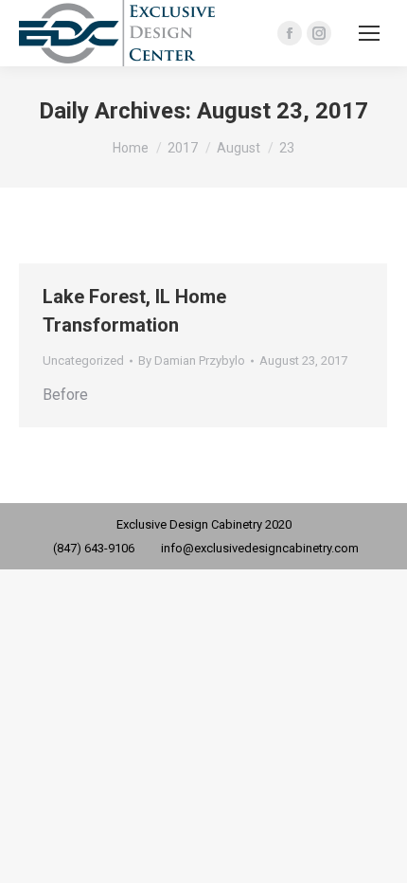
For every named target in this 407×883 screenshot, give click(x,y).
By (191, 360)
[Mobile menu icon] (369, 33)
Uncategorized (83, 360)
